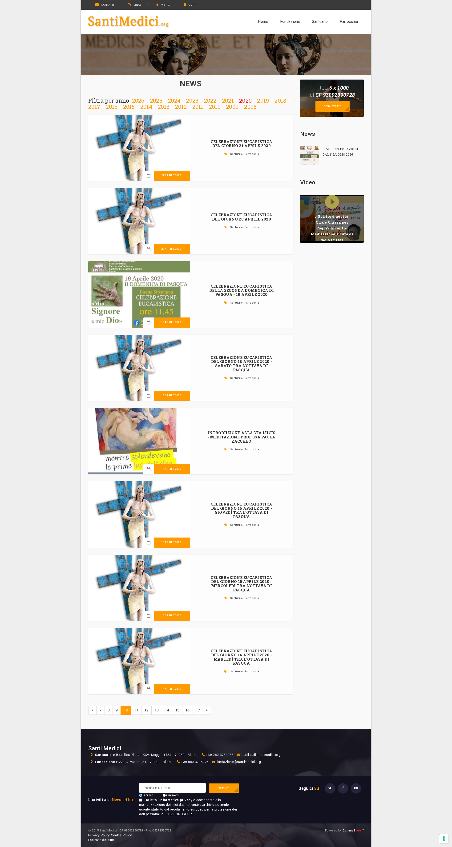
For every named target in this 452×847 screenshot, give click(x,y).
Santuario (320, 21)
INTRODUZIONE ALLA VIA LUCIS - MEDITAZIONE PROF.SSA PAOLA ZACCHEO (241, 436)
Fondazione (290, 21)
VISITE (165, 4)
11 (136, 710)
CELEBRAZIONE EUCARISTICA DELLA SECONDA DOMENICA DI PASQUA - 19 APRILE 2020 (241, 290)
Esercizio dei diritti (101, 840)
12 (146, 710)
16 (187, 710)
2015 (129, 106)
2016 (111, 106)
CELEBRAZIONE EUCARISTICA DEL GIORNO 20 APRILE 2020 (241, 216)
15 (177, 710)
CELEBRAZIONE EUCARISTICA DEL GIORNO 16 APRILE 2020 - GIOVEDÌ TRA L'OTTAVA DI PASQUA (241, 510)
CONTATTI (107, 4)
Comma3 (353, 830)
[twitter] (330, 788)
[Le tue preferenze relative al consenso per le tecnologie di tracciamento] (443, 838)
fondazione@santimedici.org (239, 762)
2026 (138, 100)
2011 (197, 106)
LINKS (137, 4)
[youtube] (356, 788)
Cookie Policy (121, 835)
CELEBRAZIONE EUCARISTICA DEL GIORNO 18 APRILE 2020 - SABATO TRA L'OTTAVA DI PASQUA (241, 363)
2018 (280, 100)
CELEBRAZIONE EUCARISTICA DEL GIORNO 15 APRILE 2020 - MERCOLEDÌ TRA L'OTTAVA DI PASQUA (241, 583)
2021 (228, 100)
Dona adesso (332, 106)
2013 (164, 106)
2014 (146, 106)
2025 (156, 100)
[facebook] (343, 788)
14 (167, 710)
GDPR (192, 4)
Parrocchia (349, 21)
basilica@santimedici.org (261, 755)
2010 (215, 106)
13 (156, 710)
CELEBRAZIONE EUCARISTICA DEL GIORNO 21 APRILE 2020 (241, 143)
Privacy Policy (99, 835)
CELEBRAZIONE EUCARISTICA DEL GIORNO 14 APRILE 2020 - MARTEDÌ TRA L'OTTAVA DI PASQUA (241, 657)
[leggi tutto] (309, 155)
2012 (181, 106)
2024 (174, 100)
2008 (250, 106)
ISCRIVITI (224, 788)
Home (263, 21)
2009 (232, 106)
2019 (263, 100)
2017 (94, 106)
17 (198, 710)
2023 (192, 100)
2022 (210, 100)
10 (126, 710)
